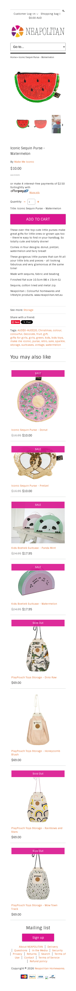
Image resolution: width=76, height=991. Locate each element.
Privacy (18, 954)
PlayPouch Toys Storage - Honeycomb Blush (35, 752)
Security (57, 950)
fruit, (39, 334)
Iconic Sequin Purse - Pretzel (30, 485)
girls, (32, 337)
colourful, (16, 334)
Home (13, 57)
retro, (44, 341)
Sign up (38, 938)
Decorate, (30, 334)
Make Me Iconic (24, 161)
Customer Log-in (24, 13)
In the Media (40, 950)
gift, (45, 334)
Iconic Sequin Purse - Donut (29, 430)
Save (17, 322)
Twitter (34, 5)
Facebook (28, 5)
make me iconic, (21, 341)
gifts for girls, (19, 337)
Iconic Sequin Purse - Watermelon (36, 57)
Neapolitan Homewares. (50, 968)
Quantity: (16, 201)
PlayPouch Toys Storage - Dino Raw (33, 677)
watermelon (53, 344)
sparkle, (60, 341)
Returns (32, 954)
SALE (38, 373)
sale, (51, 341)
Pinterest (41, 5)
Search (63, 11)
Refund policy (38, 961)
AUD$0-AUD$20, (28, 330)
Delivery (52, 946)
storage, (15, 344)
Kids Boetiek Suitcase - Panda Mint (33, 548)
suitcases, (27, 344)
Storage (28, 310)
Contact (29, 957)
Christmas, (45, 330)
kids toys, (57, 337)
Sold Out (38, 622)
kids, (48, 337)
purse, (36, 341)
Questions (20, 950)
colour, (57, 330)
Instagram (47, 5)
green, (40, 337)
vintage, (40, 344)
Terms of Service (49, 957)
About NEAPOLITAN (31, 946)
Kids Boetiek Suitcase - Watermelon (34, 603)
